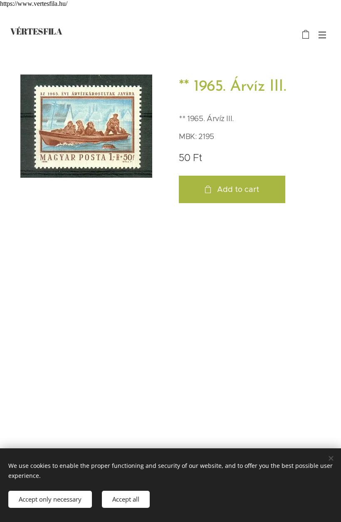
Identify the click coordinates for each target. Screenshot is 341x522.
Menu (322, 34)
